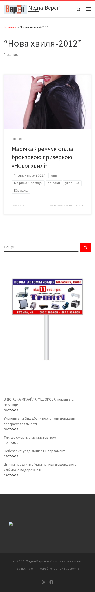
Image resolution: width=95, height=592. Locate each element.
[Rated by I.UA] (19, 525)
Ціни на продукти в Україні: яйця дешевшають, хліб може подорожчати (41, 467)
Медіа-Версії (36, 561)
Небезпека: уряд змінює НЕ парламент (34, 451)
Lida (23, 205)
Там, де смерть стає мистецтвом (30, 437)
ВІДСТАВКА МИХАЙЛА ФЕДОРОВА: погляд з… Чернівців (39, 402)
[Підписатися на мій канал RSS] (43, 582)
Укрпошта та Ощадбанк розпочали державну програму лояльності (40, 421)
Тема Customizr (69, 568)
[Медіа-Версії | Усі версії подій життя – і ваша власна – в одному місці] (15, 8)
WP (33, 568)
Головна (10, 27)
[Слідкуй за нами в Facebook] (51, 582)
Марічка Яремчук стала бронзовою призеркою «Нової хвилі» (42, 157)
